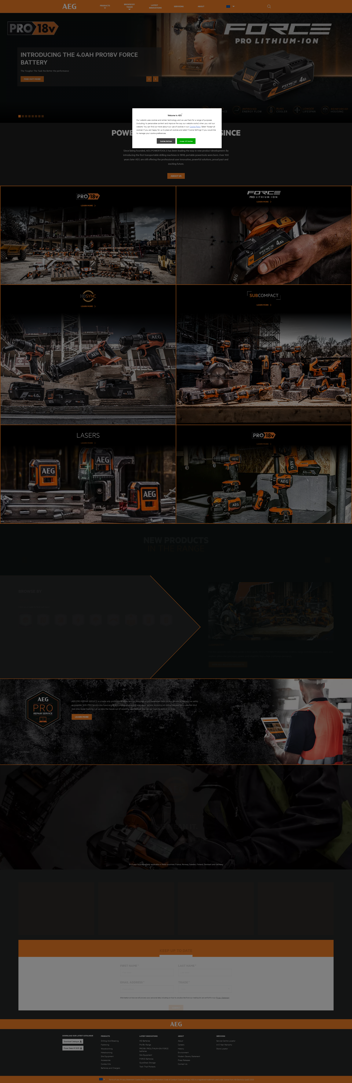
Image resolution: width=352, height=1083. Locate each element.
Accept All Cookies (186, 141)
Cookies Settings (166, 141)
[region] (177, 128)
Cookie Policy (195, 126)
